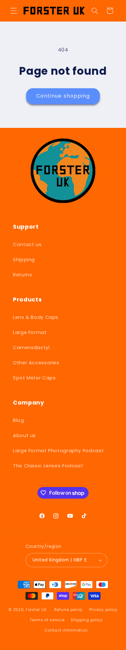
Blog (18, 420)
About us (24, 435)
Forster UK (36, 609)
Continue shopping (63, 96)
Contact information (66, 630)
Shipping (24, 259)
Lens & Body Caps (35, 317)
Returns (22, 275)
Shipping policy (87, 620)
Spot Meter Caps (34, 378)
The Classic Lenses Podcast (48, 466)
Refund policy (68, 609)
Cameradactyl (31, 347)
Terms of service (47, 620)
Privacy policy (103, 609)
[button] (13, 10)
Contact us (27, 244)
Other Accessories (36, 362)
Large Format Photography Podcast (58, 450)
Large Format (30, 332)
